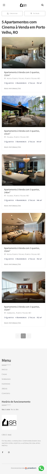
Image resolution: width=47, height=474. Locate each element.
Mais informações (12, 88)
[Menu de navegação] (4, 5)
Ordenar (13, 13)
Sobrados (6, 379)
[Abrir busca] (42, 5)
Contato (6, 393)
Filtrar (36, 13)
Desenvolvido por (18, 468)
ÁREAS (4, 389)
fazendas (6, 384)
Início (4, 369)
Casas (4, 374)
